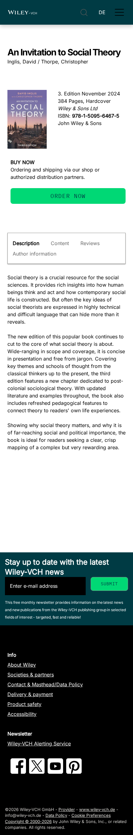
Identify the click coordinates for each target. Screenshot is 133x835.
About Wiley (21, 665)
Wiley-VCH (22, 12)
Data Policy (56, 815)
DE (102, 12)
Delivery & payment (30, 694)
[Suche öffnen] (84, 12)
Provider (66, 809)
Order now (68, 196)
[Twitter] (37, 772)
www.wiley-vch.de (97, 809)
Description (26, 243)
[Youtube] (55, 772)
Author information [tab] (34, 254)
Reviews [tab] (90, 243)
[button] (119, 12)
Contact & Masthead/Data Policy (45, 684)
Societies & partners (30, 675)
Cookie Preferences (91, 815)
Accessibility (21, 714)
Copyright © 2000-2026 (28, 821)
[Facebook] (18, 772)
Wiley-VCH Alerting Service (39, 743)
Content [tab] (60, 243)
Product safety (24, 704)
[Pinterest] (74, 772)
